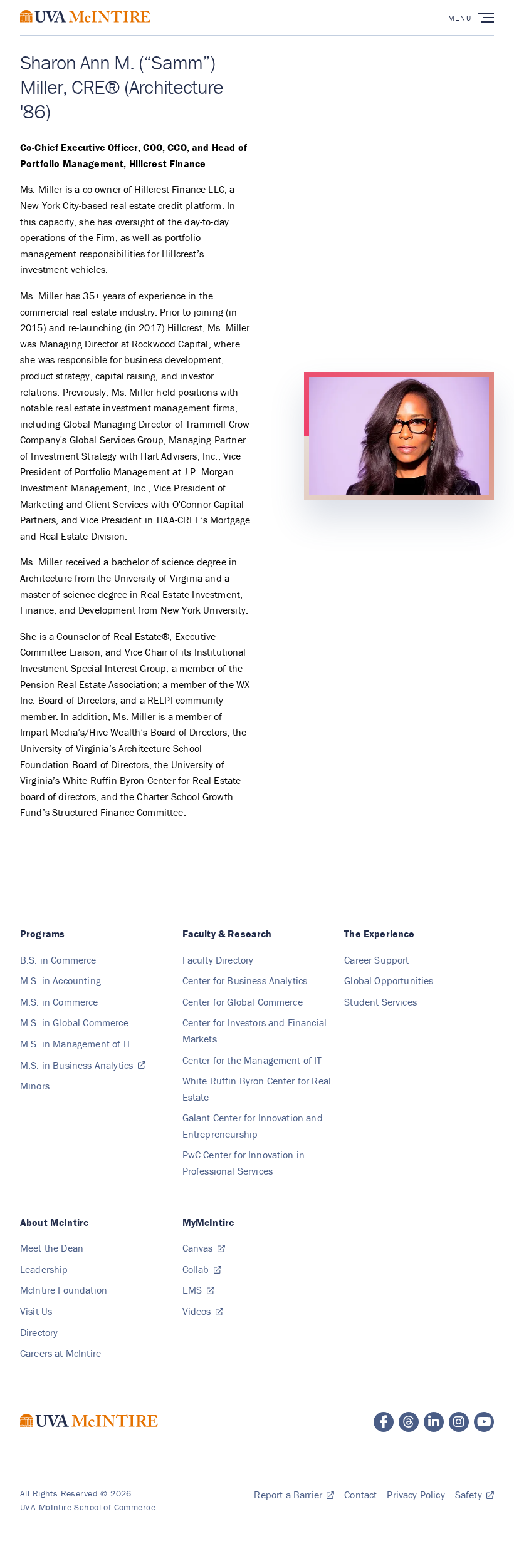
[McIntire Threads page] (409, 1422)
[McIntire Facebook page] (384, 1422)
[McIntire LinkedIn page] (434, 1422)
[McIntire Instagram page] (459, 1422)
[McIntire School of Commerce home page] (85, 29)
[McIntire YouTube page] (484, 1422)
